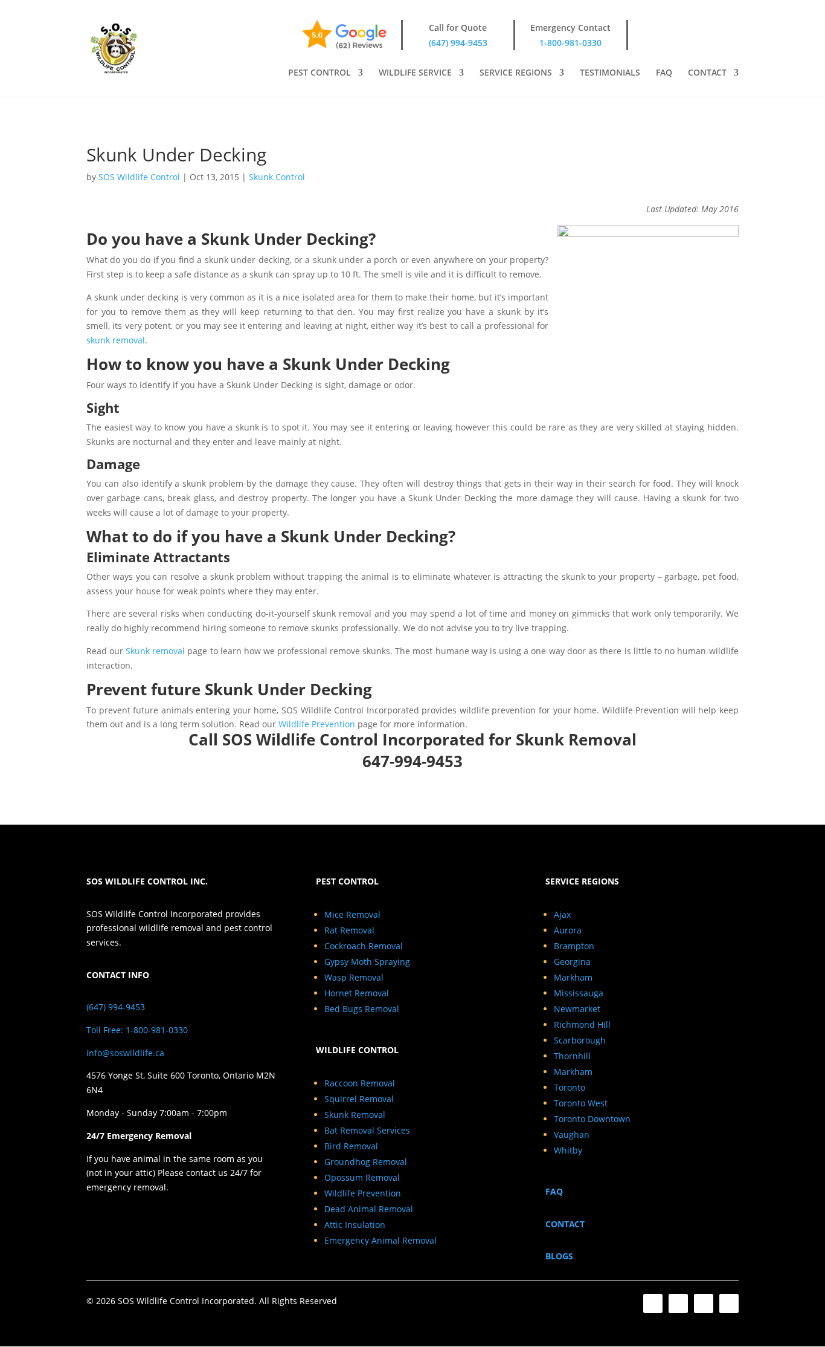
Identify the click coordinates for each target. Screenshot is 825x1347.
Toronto (569, 1087)
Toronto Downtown (592, 1119)
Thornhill (572, 1056)
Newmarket (577, 1008)
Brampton (574, 946)
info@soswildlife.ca (125, 1053)
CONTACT (707, 73)
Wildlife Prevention (316, 724)
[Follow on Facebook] (653, 1303)
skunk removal (115, 340)
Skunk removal (155, 651)
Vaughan (571, 1134)
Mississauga (578, 993)
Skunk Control (277, 177)
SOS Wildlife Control (139, 177)
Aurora (568, 930)
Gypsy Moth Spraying (367, 961)
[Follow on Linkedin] (703, 1303)
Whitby (568, 1150)
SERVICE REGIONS (516, 73)
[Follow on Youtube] (729, 1303)
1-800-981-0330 (570, 42)
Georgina (572, 961)
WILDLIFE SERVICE (415, 73)
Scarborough (580, 1040)
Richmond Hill (582, 1024)
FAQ (664, 73)
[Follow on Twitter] (678, 1303)
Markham (573, 977)
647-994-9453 (412, 761)
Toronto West (581, 1103)
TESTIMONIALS (610, 73)
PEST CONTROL (319, 73)
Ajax (562, 914)
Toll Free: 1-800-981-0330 (137, 1030)
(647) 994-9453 (458, 42)
